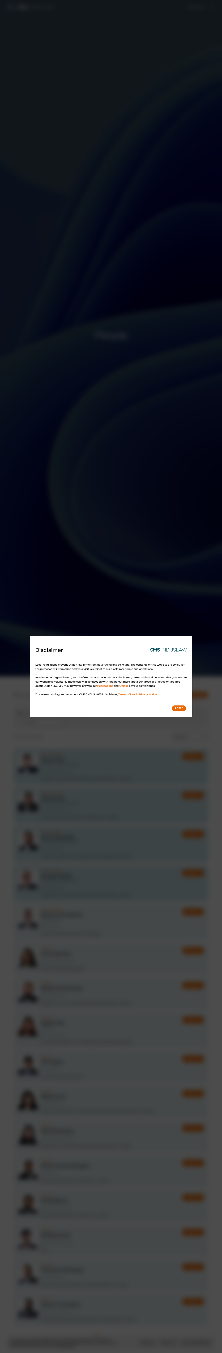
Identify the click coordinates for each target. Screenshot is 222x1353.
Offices (123, 685)
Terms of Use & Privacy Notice (137, 694)
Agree (179, 708)
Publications (105, 685)
